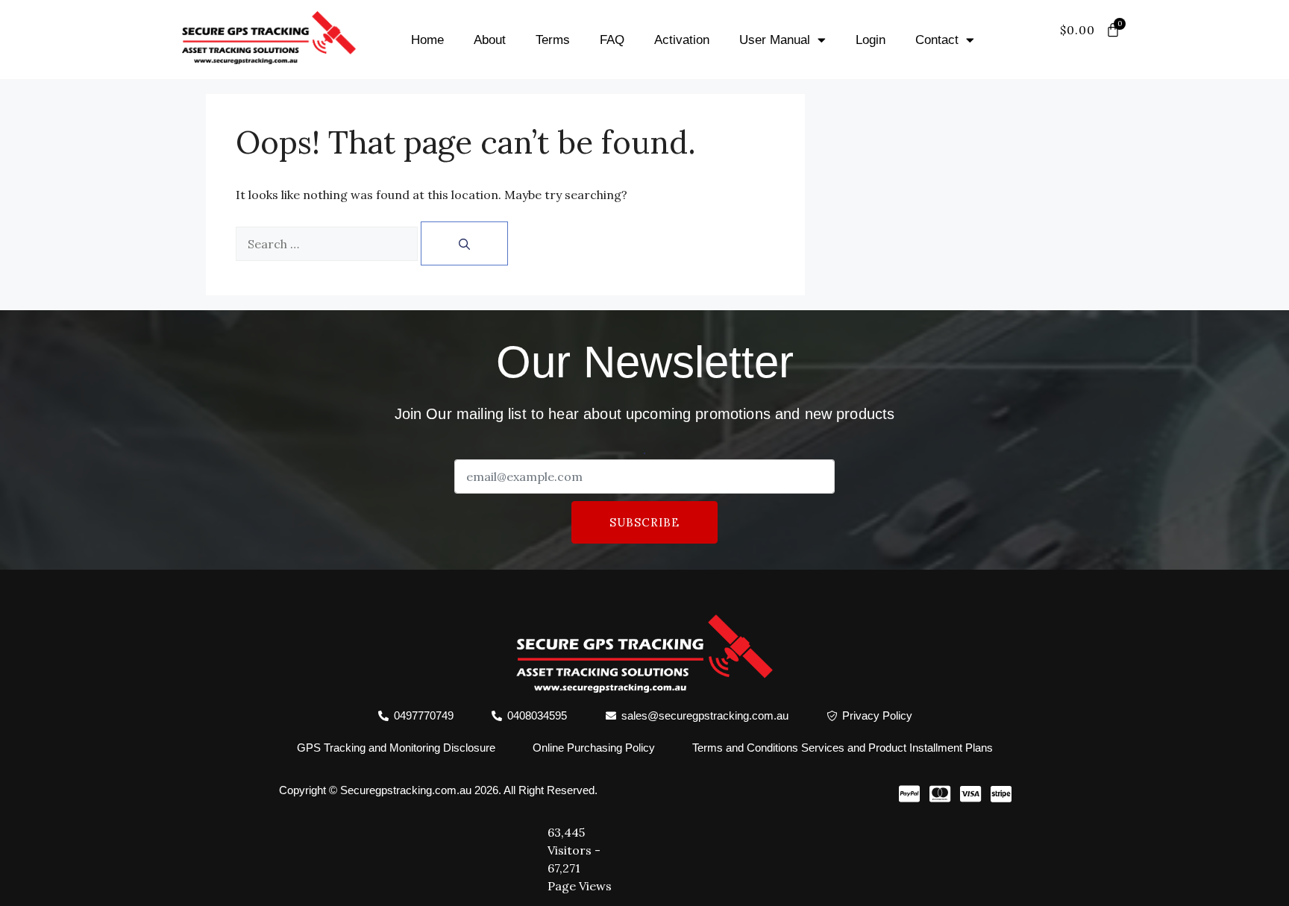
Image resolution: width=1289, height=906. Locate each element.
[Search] (464, 243)
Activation (681, 40)
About (490, 40)
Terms (553, 40)
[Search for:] (327, 244)
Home (427, 40)
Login (870, 40)
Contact (937, 40)
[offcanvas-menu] (1105, 48)
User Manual (774, 40)
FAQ (612, 40)
